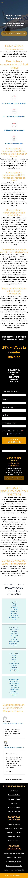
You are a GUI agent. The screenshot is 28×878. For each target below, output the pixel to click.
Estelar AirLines (14, 641)
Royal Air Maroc (14, 679)
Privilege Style (14, 669)
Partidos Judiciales (14, 841)
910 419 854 (13, 478)
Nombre (5, 399)
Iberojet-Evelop (14, 653)
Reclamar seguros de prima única (14, 853)
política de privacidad (15, 434)
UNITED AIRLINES (18, 130)
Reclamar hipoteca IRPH (14, 857)
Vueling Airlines (14, 693)
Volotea (14, 691)
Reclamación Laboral (14, 836)
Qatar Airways (14, 671)
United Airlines (14, 689)
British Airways (14, 629)
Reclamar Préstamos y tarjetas (14, 828)
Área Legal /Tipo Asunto (10, 391)
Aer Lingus (14, 604)
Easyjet (14, 637)
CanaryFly (14, 631)
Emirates (14, 639)
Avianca (14, 619)
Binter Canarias (14, 628)
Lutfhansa (14, 665)
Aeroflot (14, 605)
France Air (14, 611)
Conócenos (14, 803)
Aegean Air (14, 602)
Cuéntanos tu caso (9, 423)
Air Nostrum (14, 615)
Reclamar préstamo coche (14, 866)
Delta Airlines (14, 635)
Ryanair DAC (14, 681)
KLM (14, 661)
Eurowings (14, 645)
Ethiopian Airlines (14, 643)
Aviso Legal (14, 790)
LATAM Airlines (14, 663)
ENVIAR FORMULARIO (14, 440)
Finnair (14, 655)
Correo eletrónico (9, 407)
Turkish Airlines (14, 687)
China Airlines (14, 633)
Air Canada (14, 609)
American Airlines (14, 617)
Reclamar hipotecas (14, 824)
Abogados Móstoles (14, 811)
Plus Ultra (14, 667)
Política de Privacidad (14, 799)
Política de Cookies (14, 795)
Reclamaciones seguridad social (14, 870)
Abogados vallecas (14, 807)
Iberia (14, 657)
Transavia (14, 685)
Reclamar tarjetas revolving (14, 861)
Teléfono (6, 415)
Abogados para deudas (14, 832)
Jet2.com (14, 659)
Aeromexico (14, 607)
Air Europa (14, 613)
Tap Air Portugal (14, 683)
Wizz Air (14, 695)
